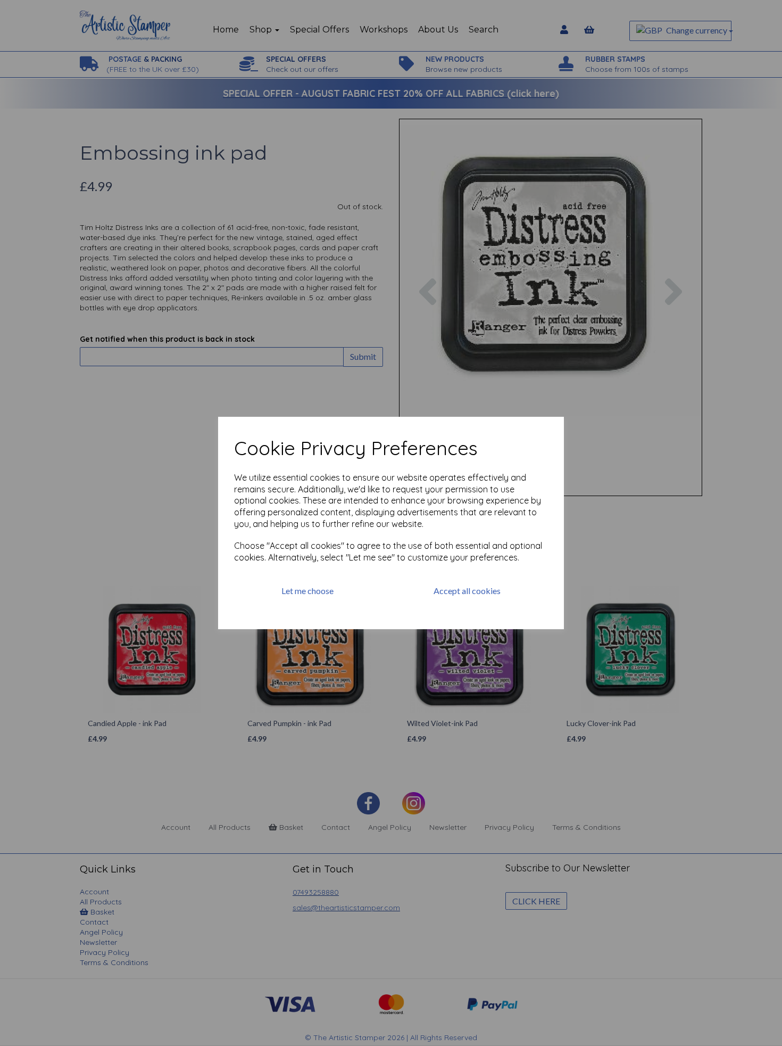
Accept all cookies (467, 591)
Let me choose (307, 591)
